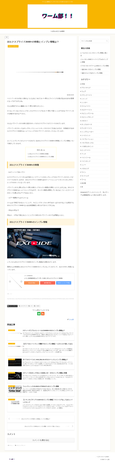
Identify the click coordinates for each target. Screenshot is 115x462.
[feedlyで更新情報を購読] (39, 313)
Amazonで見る (31, 282)
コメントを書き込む (41, 440)
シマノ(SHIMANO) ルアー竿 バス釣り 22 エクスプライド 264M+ (43, 278)
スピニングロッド (13, 306)
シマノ (31, 306)
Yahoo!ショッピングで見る (64, 282)
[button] (106, 41)
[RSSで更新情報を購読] (42, 313)
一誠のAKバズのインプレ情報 (90, 69)
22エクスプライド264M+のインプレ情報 (41, 156)
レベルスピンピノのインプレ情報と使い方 (94, 54)
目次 (38, 150)
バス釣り (38, 306)
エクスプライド (23, 306)
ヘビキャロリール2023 (103, 456)
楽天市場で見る (47, 282)
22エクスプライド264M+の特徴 (38, 154)
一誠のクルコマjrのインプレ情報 (91, 73)
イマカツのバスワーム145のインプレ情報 (94, 66)
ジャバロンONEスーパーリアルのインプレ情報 (94, 60)
